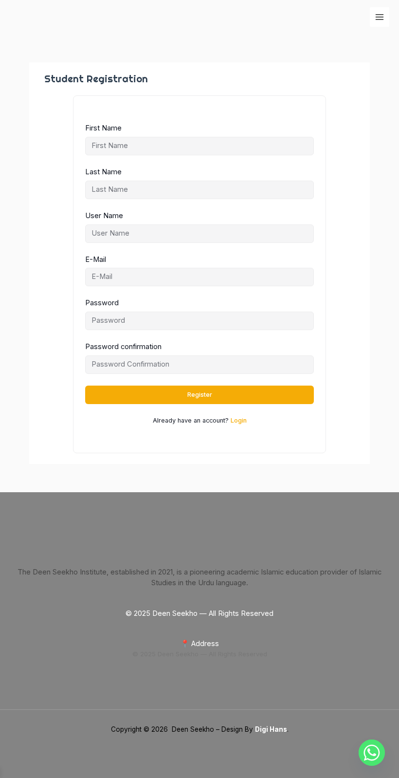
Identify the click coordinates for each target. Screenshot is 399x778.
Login (239, 420)
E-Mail (95, 259)
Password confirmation (123, 346)
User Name (104, 215)
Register (199, 394)
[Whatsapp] (372, 753)
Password (102, 302)
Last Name (103, 171)
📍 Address (200, 643)
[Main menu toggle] (379, 17)
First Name (103, 128)
